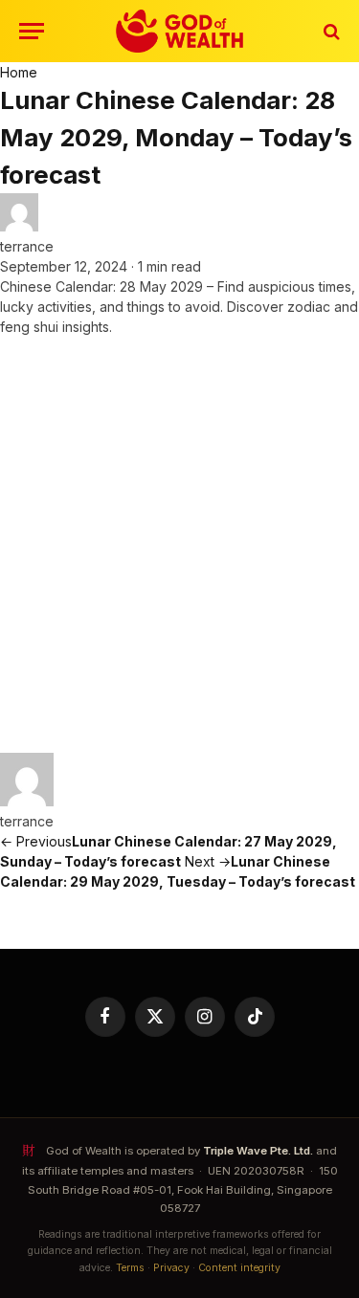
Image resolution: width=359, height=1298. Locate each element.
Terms (130, 1268)
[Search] (330, 31)
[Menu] (31, 31)
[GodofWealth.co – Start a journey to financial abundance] (179, 31)
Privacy (171, 1268)
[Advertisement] (179, 544)
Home (18, 72)
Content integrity (239, 1268)
